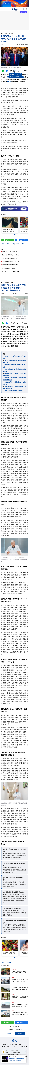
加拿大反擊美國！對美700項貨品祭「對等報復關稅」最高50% (20, 1013)
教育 (13, 977)
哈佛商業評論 (13, 1045)
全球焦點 (11, 33)
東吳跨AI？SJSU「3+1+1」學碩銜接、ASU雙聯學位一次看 (20, 980)
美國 (3, 243)
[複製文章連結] (10, 71)
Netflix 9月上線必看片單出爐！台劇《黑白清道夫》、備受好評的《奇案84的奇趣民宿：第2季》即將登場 (20, 972)
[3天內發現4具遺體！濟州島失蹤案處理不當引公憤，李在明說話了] (5, 988)
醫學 (3, 962)
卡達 (23, 243)
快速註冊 (20, 1033)
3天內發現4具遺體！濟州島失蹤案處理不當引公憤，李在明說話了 (20, 988)
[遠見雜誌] (15, 9)
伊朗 (8, 77)
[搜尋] (27, 9)
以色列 (9, 82)
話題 (13, 994)
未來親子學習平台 (7, 1047)
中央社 (2, 44)
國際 (6, 33)
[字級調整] (17, 71)
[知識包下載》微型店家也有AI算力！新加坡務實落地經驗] (5, 1059)
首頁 (2, 33)
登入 (11, 76)
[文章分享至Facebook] (6, 71)
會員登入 (9, 1033)
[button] (14, 234)
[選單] (2, 9)
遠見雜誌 (5, 1045)
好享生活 (7, 282)
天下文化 (21, 1045)
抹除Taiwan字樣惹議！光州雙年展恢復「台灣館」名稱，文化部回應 (20, 1005)
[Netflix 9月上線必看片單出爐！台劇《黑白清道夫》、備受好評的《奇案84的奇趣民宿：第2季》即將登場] (5, 971)
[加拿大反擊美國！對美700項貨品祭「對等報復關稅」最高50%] (5, 1013)
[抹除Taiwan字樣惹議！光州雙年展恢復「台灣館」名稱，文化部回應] (5, 1005)
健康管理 (9, 962)
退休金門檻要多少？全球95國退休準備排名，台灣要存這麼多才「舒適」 (20, 997)
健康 (12, 282)
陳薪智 (2, 293)
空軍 (23, 77)
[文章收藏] (14, 71)
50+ (15, 1047)
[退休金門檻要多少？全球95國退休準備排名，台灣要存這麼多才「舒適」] (5, 996)
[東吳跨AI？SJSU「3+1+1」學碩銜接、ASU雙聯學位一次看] (5, 980)
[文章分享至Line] (2, 71)
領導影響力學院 (22, 1047)
